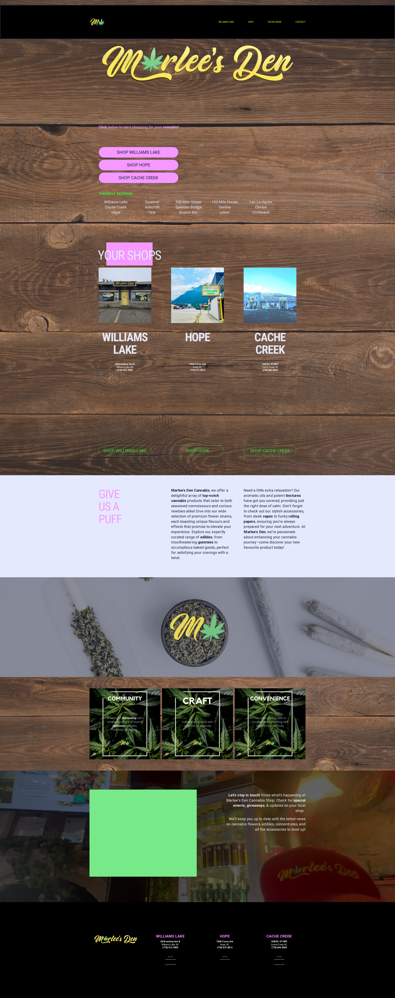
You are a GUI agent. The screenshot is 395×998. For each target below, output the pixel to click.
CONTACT (300, 22)
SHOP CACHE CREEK (138, 177)
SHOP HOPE (138, 165)
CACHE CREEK (274, 22)
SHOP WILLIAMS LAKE (138, 152)
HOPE (251, 22)
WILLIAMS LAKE (226, 22)
